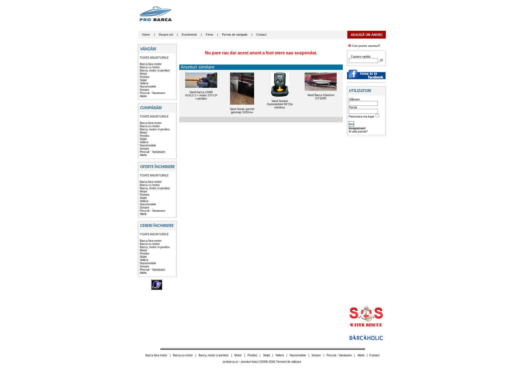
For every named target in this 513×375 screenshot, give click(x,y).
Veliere (144, 83)
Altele (143, 96)
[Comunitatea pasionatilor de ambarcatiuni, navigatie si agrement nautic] (366, 339)
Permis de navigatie (234, 34)
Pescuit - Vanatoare (152, 92)
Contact (261, 34)
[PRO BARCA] (366, 78)
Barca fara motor (151, 64)
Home (146, 34)
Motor (143, 73)
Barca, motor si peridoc (155, 70)
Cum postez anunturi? (365, 45)
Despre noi (166, 34)
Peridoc (145, 76)
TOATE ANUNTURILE (154, 57)
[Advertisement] (288, 17)
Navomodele (148, 86)
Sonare (144, 89)
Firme (209, 34)
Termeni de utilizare (288, 361)
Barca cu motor (150, 67)
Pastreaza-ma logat (362, 116)
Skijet (143, 80)
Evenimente (189, 34)
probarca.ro (230, 361)
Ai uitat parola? (358, 131)
